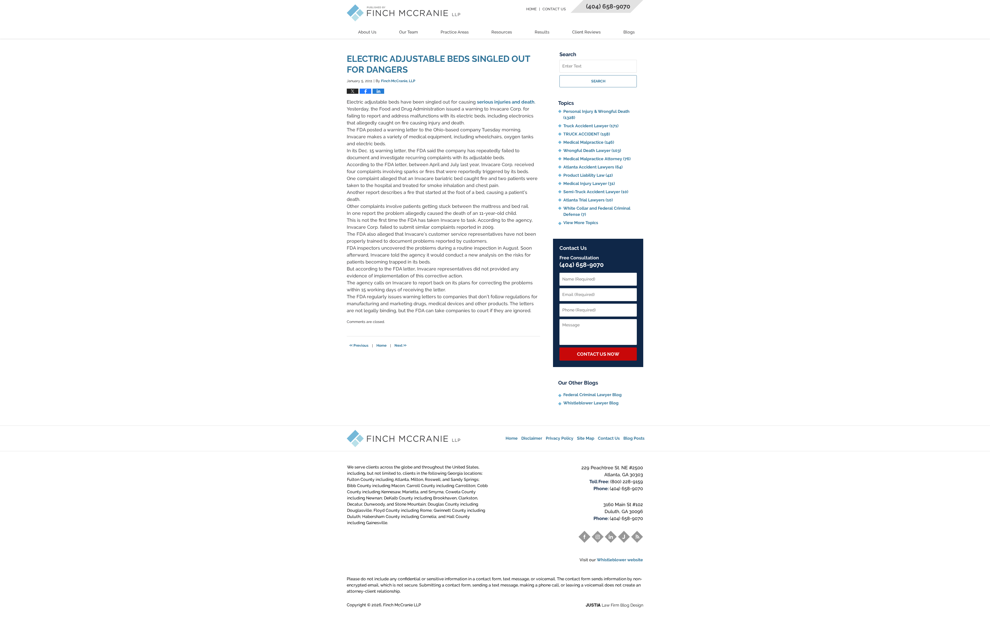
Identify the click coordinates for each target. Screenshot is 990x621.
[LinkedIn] (611, 537)
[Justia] (624, 537)
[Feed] (637, 537)
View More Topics (580, 222)
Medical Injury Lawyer (589, 183)
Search (598, 81)
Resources (501, 32)
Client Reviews (586, 32)
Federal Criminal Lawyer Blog (592, 394)
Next (400, 345)
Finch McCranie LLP (402, 604)
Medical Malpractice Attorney (597, 158)
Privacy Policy (559, 438)
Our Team (408, 32)
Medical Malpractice (588, 142)
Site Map (585, 438)
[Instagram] (598, 537)
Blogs (629, 32)
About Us (367, 32)
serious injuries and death (505, 102)
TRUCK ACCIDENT (586, 134)
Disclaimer (531, 438)
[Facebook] (584, 537)
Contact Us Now (598, 354)
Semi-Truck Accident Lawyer (595, 191)
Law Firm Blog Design (614, 605)
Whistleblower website (620, 559)
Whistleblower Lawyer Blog (590, 403)
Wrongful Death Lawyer (592, 150)
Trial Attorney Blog (403, 12)
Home (531, 9)
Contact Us (554, 9)
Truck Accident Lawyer (590, 125)
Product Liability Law (588, 175)
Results (542, 32)
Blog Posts (634, 438)
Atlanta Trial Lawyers (588, 200)
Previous (358, 345)
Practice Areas (455, 32)
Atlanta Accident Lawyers (593, 167)
